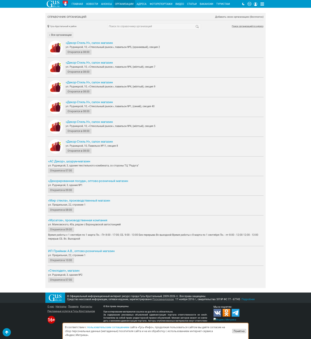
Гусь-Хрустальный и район (63, 26)
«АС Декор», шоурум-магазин (69, 161)
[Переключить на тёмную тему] (243, 4)
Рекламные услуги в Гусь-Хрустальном (71, 311)
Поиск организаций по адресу (248, 26)
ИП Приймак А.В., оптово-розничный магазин (81, 251)
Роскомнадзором (163, 299)
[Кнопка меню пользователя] (255, 4)
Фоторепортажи (161, 4)
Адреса (141, 4)
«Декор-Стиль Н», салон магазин (89, 43)
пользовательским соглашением (108, 327)
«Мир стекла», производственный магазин (79, 200)
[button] (60, 35)
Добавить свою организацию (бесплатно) (239, 17)
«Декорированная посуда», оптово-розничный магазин (88, 181)
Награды (61, 306)
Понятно (239, 331)
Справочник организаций (66, 16)
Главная (77, 4)
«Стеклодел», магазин (64, 270)
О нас (50, 306)
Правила (73, 306)
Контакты (86, 306)
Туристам (223, 4)
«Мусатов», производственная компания (77, 220)
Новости (92, 4)
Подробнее (248, 299)
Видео (179, 4)
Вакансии (206, 4)
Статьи (192, 4)
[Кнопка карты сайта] (262, 4)
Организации (124, 4)
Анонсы (106, 4)
